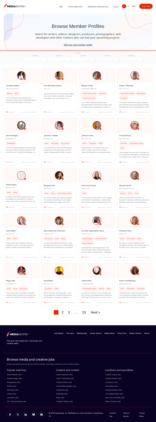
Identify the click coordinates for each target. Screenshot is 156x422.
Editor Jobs (60, 397)
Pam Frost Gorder (89, 185)
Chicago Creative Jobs (113, 390)
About (146, 333)
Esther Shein (87, 281)
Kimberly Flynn (125, 231)
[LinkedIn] (26, 414)
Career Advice (96, 333)
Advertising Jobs (111, 386)
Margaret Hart (49, 185)
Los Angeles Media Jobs (114, 394)
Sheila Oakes (11, 185)
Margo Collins (87, 86)
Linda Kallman (125, 135)
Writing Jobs (11, 386)
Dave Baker (48, 281)
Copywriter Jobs (62, 390)
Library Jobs (11, 394)
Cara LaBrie (10, 231)
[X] (18, 414)
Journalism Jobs (13, 397)
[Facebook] (10, 414)
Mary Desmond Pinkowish (54, 231)
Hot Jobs (70, 333)
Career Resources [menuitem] (75, 7)
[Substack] (41, 414)
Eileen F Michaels (126, 86)
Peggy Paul (10, 281)
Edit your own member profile (78, 45)
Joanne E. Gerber (51, 135)
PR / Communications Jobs (16, 401)
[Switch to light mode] (124, 6)
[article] (21, 91)
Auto (133, 6)
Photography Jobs (13, 382)
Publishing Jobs (61, 394)
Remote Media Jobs (14, 374)
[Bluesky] (33, 414)
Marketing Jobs (12, 390)
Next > (95, 312)
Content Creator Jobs (113, 374)
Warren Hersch (125, 185)
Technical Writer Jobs (64, 382)
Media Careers (135, 333)
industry (83, 55)
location (107, 55)
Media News (110, 333)
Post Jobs (146, 6)
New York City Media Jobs (114, 397)
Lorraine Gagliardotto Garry (93, 231)
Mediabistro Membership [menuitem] (98, 7)
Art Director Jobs (111, 382)
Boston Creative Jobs (113, 401)
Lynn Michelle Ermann (53, 86)
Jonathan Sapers (13, 86)
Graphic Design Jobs (14, 378)
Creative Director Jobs (113, 378)
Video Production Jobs (64, 374)
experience (131, 55)
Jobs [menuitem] (61, 7)
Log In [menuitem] (115, 7)
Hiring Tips (122, 333)
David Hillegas (12, 135)
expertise (35, 55)
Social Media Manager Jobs (66, 386)
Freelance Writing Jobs (64, 401)
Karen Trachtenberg (127, 281)
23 (84, 312)
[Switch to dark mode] (129, 6)
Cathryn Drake (87, 135)
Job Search (58, 333)
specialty (59, 55)
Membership (82, 333)
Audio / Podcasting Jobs (65, 378)
